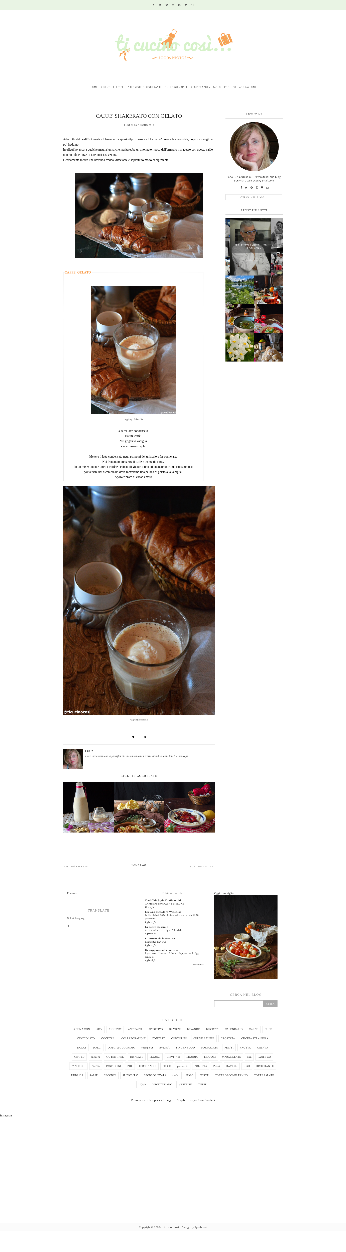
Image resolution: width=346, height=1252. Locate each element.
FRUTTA (245, 1047)
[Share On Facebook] (139, 737)
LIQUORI (210, 1057)
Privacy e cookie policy (146, 1100)
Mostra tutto (198, 964)
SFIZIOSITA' (130, 1075)
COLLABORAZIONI (133, 1038)
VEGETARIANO (162, 1084)
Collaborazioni (244, 87)
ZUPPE (202, 1084)
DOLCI (97, 1047)
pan (249, 1057)
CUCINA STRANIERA (254, 1038)
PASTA (96, 1066)
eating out (147, 1047)
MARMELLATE (231, 1057)
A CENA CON (81, 1029)
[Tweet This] (133, 737)
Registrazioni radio (206, 87)
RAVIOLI (231, 1066)
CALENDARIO (234, 1029)
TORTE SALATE (264, 1075)
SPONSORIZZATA (155, 1075)
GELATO (262, 1047)
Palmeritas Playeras (155, 942)
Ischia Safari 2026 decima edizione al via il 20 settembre (172, 916)
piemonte (182, 1066)
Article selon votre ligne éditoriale (163, 930)
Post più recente (75, 866)
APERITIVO (155, 1029)
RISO (247, 1066)
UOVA (142, 1084)
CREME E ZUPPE (203, 1038)
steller (175, 1075)
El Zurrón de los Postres (160, 938)
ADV (99, 1029)
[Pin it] (145, 737)
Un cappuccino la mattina (161, 950)
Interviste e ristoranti (144, 87)
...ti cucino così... (171, 1227)
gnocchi (95, 1057)
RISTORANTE (265, 1066)
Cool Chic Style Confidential (163, 900)
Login (169, 1100)
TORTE (204, 1075)
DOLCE (81, 1047)
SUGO (190, 1075)
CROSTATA (228, 1038)
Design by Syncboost (194, 1227)
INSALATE (136, 1057)
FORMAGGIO (209, 1047)
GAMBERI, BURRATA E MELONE (164, 904)
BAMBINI (175, 1029)
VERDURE (185, 1084)
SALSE (94, 1075)
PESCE (167, 1066)
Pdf (226, 87)
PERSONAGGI (147, 1066)
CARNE (253, 1029)
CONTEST (158, 1038)
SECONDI (110, 1075)
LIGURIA (192, 1057)
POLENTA (200, 1066)
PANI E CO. (78, 1066)
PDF (130, 1066)
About (105, 87)
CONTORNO (179, 1038)
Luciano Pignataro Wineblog (163, 912)
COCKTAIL (108, 1038)
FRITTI (228, 1047)
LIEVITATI (173, 1057)
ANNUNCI (115, 1029)
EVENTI (164, 1047)
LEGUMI (155, 1057)
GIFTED (79, 1057)
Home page (139, 865)
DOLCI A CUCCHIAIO (121, 1047)
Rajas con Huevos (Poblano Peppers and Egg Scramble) (172, 954)
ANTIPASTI (135, 1029)
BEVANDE (193, 1029)
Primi (216, 1066)
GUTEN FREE (115, 1057)
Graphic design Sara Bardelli (196, 1100)
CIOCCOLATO (86, 1038)
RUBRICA (77, 1075)
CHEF (268, 1029)
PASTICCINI (113, 1066)
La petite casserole (156, 927)
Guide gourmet (176, 87)
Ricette (118, 87)
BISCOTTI (212, 1029)
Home (94, 87)
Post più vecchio (202, 866)
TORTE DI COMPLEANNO (231, 1075)
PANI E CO (264, 1057)
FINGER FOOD (185, 1047)
